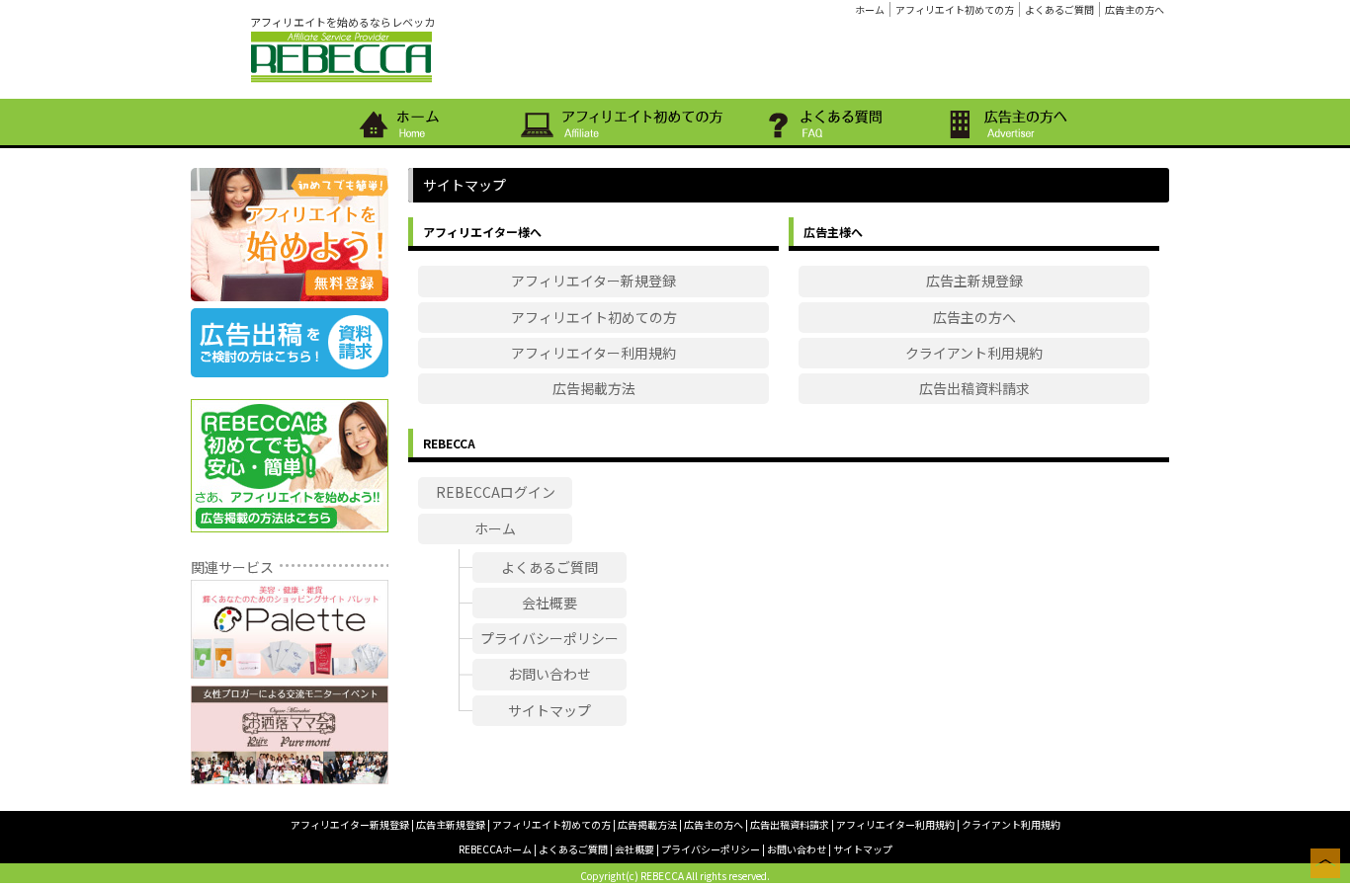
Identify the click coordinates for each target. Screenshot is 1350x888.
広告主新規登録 (974, 280)
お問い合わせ (549, 674)
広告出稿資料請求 (974, 388)
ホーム (870, 9)
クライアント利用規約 (974, 353)
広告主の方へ (1134, 9)
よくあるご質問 (1059, 9)
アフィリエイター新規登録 (593, 280)
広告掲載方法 (593, 388)
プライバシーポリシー (549, 638)
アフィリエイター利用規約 (593, 353)
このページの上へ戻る (1325, 863)
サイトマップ (549, 710)
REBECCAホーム (495, 849)
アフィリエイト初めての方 (954, 9)
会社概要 (549, 602)
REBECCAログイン (495, 492)
